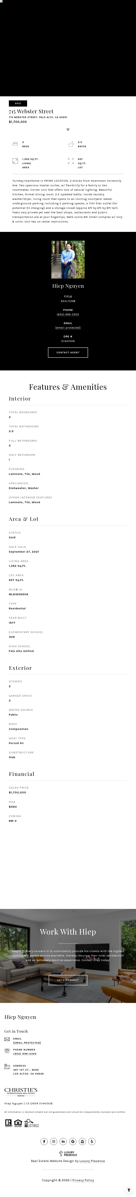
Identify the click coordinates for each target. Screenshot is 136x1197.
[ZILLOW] (82, 1141)
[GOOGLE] (72, 1141)
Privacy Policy (83, 1180)
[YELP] (91, 1141)
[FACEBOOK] (44, 1141)
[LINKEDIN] (63, 1141)
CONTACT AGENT (68, 352)
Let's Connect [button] (68, 980)
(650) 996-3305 (68, 314)
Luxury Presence (92, 1161)
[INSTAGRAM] (53, 1141)
